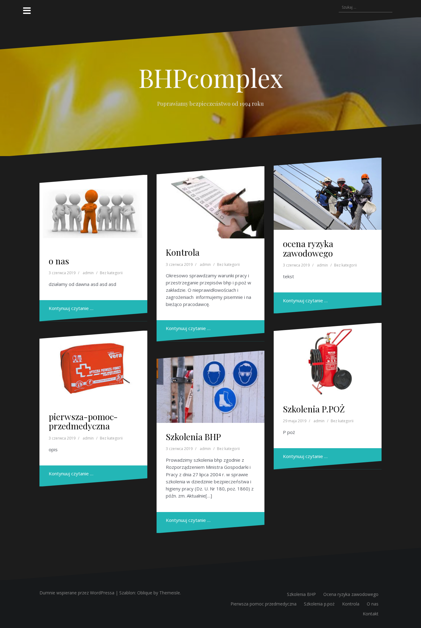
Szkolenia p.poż (319, 604)
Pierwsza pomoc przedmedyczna (263, 604)
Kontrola (182, 252)
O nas (372, 604)
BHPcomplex (210, 77)
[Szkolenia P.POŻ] (328, 359)
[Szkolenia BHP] (210, 387)
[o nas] (93, 211)
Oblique (144, 593)
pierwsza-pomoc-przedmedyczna (83, 421)
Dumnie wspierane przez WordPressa (76, 593)
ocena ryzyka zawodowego (308, 248)
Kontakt (370, 614)
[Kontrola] (210, 202)
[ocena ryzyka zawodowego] (328, 194)
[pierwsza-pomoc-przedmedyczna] (93, 367)
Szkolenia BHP (193, 436)
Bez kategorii (111, 272)
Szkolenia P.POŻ (314, 409)
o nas (59, 260)
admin (88, 272)
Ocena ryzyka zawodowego (350, 594)
